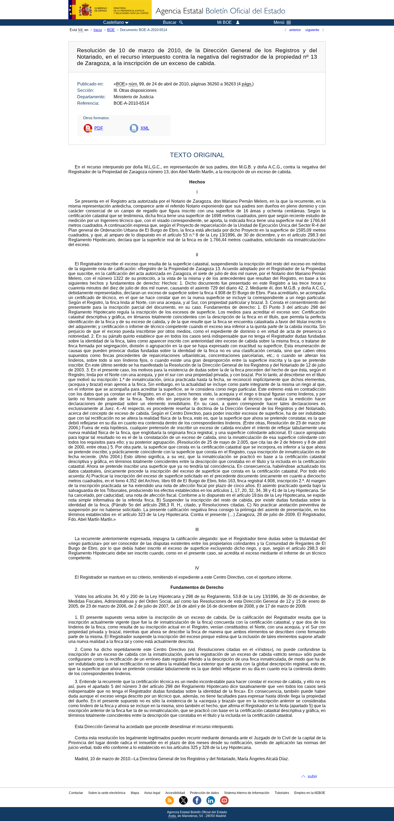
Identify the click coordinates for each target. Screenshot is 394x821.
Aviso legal (152, 793)
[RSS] (169, 803)
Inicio (98, 30)
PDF (98, 128)
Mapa (135, 793)
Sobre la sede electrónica (106, 793)
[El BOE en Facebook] (197, 803)
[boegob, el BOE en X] (183, 803)
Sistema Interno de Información (246, 793)
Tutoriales (282, 793)
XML (144, 128)
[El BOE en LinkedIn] (210, 803)
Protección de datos (204, 793)
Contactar (76, 793)
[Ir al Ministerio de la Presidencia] (110, 9)
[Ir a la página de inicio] (220, 11)
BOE (111, 30)
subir (312, 776)
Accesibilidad (175, 793)
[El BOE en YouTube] (224, 803)
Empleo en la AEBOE (309, 793)
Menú (279, 22)
